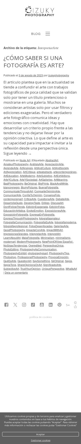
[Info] (75, 303)
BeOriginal (30, 183)
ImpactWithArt (54, 230)
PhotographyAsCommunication (38, 249)
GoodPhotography (14, 230)
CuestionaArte (46, 199)
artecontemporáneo (64, 172)
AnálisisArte (37, 164)
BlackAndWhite (59, 183)
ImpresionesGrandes (15, 234)
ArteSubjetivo (44, 175)
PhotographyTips (59, 253)
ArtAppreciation (12, 172)
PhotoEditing (11, 249)
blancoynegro (11, 187)
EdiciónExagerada (37, 206)
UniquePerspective (53, 268)
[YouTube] (41, 305)
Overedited (35, 245)
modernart (9, 241)
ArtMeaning (60, 179)
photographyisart (38, 253)
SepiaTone (9, 265)
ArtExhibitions (62, 175)
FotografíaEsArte (43, 222)
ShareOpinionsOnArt (29, 265)
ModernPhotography (29, 241)
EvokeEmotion (35, 210)
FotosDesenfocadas (40, 226)
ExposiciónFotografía (15, 214)
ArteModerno (27, 175)
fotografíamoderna (65, 222)
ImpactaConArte (35, 230)
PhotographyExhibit (15, 253)
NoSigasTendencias (15, 245)
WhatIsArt (71, 268)
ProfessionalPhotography (32, 257)
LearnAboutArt (12, 237)
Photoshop (9, 257)
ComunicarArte (12, 195)
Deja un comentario (16, 272)
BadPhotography (13, 183)
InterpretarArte (37, 234)
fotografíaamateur (49, 218)
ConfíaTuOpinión (32, 195)
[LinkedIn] (50, 305)
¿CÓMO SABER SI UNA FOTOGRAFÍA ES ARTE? (33, 61)
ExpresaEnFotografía (42, 214)
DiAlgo (45, 203)
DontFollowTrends (14, 206)
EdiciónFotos (57, 206)
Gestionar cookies (40, 440)
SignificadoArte (52, 265)
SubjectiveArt (11, 268)
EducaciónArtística (14, 210)
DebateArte (62, 199)
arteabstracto (44, 172)
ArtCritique (29, 172)
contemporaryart (13, 199)
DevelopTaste (32, 203)
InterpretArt (54, 234)
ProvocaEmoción (58, 257)
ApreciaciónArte (54, 164)
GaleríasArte (61, 226)
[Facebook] (6, 305)
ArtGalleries (45, 179)
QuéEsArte (9, 261)
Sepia (68, 261)
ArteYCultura (10, 179)
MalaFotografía (31, 237)
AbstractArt (51, 160)
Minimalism (47, 237)
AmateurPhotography (15, 164)
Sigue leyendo (17, 153)
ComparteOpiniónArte (47, 191)
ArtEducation (11, 175)
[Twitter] (15, 305)
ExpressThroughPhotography (20, 218)
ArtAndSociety (60, 168)
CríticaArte (30, 199)
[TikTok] (33, 305)
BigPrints (43, 183)
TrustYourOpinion (30, 268)
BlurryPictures (29, 187)
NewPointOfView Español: (57, 241)
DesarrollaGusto (13, 203)
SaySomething (41, 261)
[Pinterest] (59, 305)
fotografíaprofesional (15, 226)
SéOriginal (57, 261)
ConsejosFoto (52, 195)
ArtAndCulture (42, 168)
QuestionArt (24, 261)
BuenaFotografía (48, 187)
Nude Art (25, 160)
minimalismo (63, 237)
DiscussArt (57, 203)
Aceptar (40, 434)
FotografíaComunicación (17, 222)
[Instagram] (24, 305)
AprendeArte (10, 168)
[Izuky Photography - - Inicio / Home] (40, 14)
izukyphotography (58, 75)
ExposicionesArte (55, 210)
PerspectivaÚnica (53, 245)
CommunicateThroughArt (18, 191)
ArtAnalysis (26, 168)
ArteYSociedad (28, 179)
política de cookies (40, 317)
